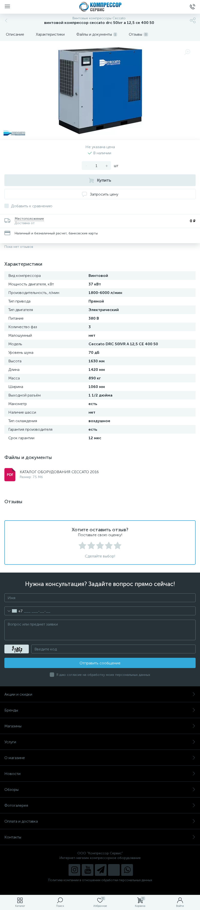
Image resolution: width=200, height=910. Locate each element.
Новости (12, 773)
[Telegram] (101, 870)
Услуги (10, 742)
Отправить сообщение (100, 663)
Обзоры (11, 789)
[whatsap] (127, 870)
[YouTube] (87, 870)
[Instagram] (74, 870)
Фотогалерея (16, 805)
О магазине (14, 757)
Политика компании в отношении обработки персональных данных (100, 880)
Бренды (11, 710)
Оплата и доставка (21, 821)
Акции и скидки (18, 694)
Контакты (12, 837)
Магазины (12, 726)
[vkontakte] (114, 870)
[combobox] (13, 611)
